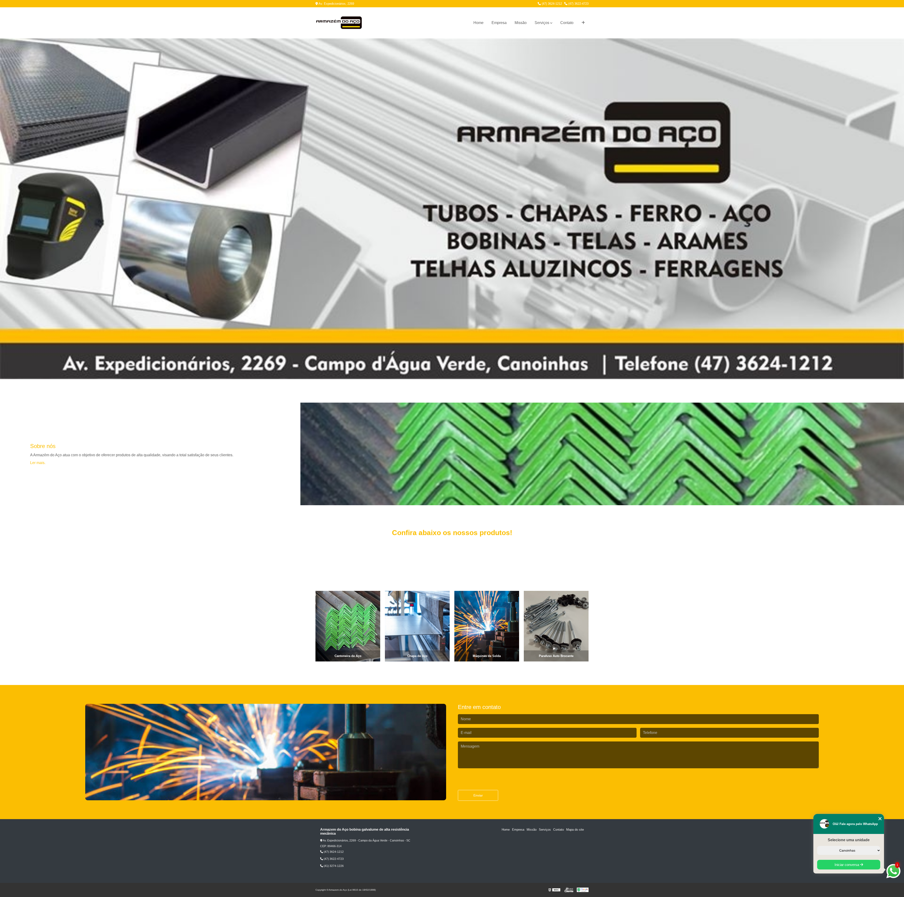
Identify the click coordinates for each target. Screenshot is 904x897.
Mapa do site (575, 829)
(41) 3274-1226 (333, 866)
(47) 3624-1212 (551, 3)
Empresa (499, 23)
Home (478, 23)
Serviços (542, 23)
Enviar (478, 795)
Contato (566, 23)
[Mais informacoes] (583, 23)
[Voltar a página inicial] (339, 23)
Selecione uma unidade (849, 840)
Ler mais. (37, 463)
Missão (521, 23)
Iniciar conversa (847, 865)
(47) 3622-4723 (578, 3)
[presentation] (304, 648)
